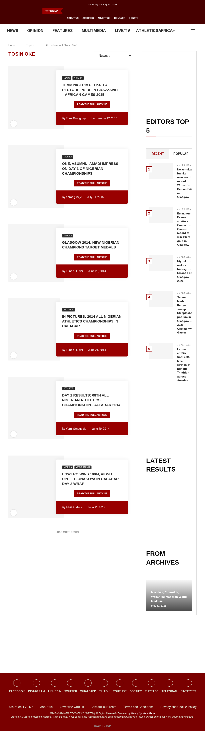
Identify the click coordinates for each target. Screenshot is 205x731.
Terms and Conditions (138, 707)
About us (72, 18)
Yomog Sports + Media (143, 713)
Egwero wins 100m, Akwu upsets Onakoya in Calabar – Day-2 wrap (92, 479)
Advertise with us (71, 707)
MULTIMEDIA (94, 30)
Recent (158, 154)
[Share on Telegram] (45, 97)
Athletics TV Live (21, 707)
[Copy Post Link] (50, 97)
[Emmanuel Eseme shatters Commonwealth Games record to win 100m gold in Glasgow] (161, 215)
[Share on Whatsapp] (39, 97)
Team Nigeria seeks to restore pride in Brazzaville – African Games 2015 (92, 90)
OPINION (35, 30)
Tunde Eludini (74, 271)
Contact (119, 18)
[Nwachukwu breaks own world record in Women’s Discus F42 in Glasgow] (161, 171)
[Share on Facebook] (21, 97)
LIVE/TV (122, 30)
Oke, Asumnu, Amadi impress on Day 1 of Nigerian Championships (90, 168)
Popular (180, 154)
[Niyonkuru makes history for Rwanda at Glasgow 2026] (161, 263)
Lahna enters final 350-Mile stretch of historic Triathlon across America (183, 364)
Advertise (104, 18)
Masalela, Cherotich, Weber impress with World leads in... (169, 597)
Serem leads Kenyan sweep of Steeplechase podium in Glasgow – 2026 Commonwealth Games (184, 315)
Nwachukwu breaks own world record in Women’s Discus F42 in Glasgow (184, 183)
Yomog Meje (74, 197)
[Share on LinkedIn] (34, 97)
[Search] (199, 31)
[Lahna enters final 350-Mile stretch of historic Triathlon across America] (161, 351)
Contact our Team (103, 707)
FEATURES (62, 30)
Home (11, 45)
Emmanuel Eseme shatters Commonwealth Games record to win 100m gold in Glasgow (184, 229)
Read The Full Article (92, 104)
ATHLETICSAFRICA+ (155, 30)
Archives (88, 18)
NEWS (12, 30)
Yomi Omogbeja (76, 118)
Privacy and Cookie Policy (178, 707)
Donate (133, 18)
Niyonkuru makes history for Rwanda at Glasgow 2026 (184, 271)
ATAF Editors (74, 507)
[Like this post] (14, 97)
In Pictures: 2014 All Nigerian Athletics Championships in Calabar (92, 321)
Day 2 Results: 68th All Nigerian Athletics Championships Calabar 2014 (91, 400)
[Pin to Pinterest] (28, 97)
